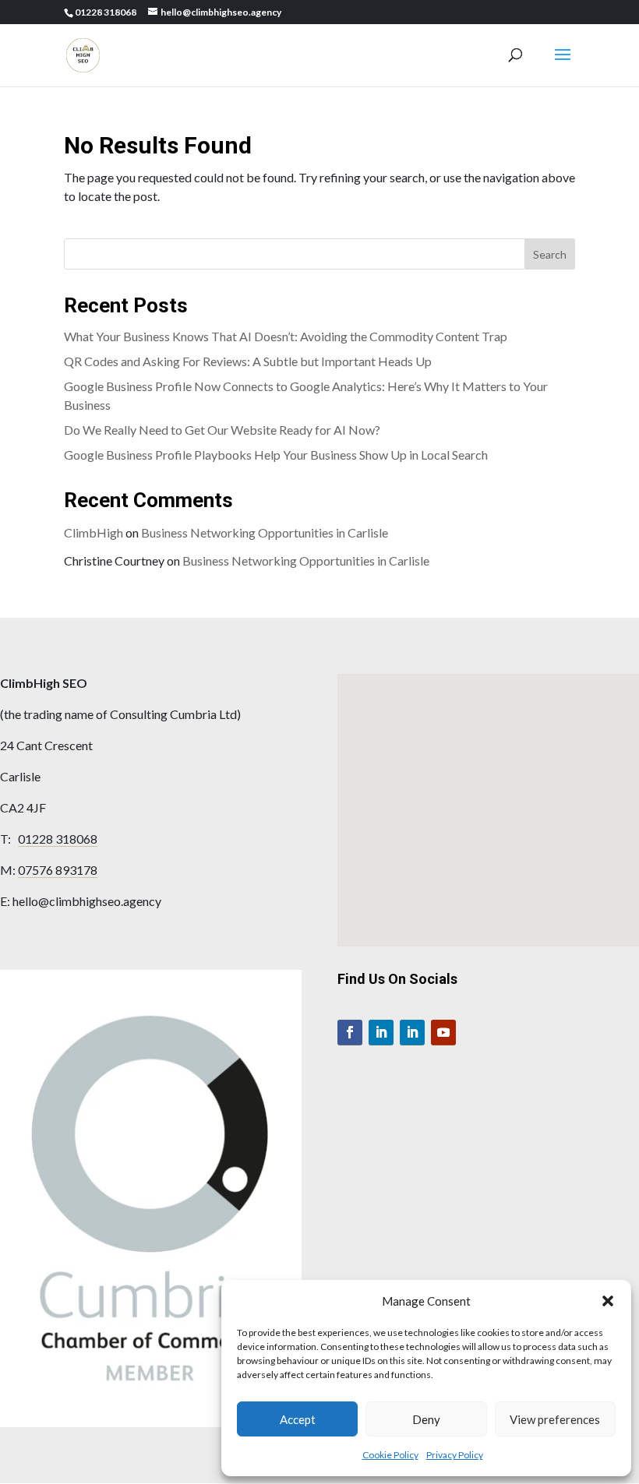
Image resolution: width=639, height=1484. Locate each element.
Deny (426, 1419)
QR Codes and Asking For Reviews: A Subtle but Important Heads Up (248, 361)
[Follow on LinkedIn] (381, 1032)
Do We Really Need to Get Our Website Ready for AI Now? (222, 429)
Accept (298, 1419)
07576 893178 (57, 869)
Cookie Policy (390, 1455)
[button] (608, 1301)
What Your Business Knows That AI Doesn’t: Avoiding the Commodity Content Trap (285, 336)
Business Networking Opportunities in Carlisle (264, 532)
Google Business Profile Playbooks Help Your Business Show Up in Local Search (276, 454)
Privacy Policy (454, 1455)
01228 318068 (57, 838)
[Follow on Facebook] (349, 1032)
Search (550, 254)
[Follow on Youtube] (443, 1032)
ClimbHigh (93, 532)
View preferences (555, 1419)
